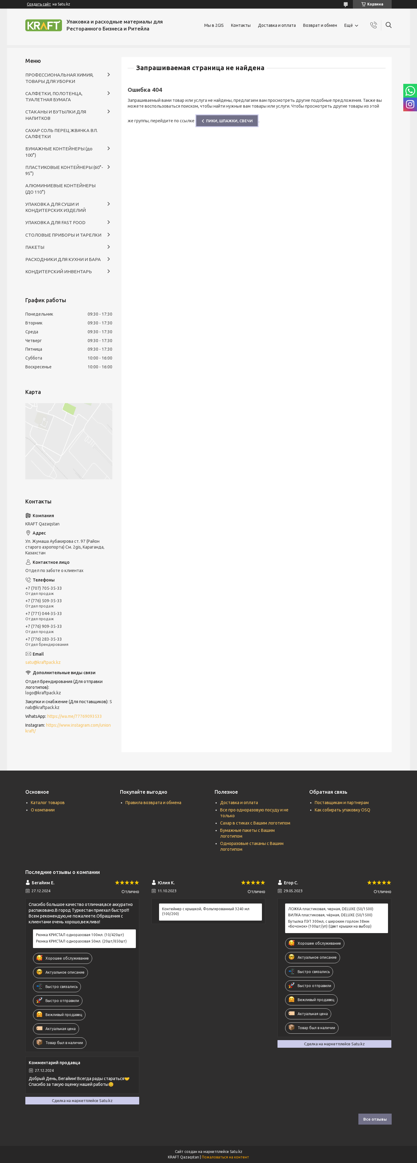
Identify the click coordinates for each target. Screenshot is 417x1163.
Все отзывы (375, 1119)
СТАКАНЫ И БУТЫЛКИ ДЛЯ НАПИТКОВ (55, 114)
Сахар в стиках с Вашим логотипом (255, 823)
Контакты (241, 25)
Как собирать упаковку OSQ (342, 809)
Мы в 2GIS (214, 25)
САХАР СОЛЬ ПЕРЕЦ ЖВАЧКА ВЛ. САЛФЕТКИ (61, 133)
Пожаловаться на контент (225, 1157)
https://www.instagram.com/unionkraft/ (68, 728)
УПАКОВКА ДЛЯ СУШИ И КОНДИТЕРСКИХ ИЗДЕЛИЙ (55, 207)
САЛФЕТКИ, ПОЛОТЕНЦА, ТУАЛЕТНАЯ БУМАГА (53, 96)
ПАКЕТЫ (34, 247)
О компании (43, 809)
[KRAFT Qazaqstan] (43, 25)
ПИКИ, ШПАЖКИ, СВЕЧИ (229, 121)
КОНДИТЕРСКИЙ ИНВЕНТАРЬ (58, 271)
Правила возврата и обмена (153, 802)
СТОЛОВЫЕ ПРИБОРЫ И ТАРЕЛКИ (63, 235)
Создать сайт (39, 4)
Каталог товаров (48, 802)
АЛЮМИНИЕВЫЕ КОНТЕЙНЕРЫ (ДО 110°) (60, 188)
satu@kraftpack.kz (43, 662)
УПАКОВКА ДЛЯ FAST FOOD (55, 222)
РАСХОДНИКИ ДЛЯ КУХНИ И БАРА (63, 259)
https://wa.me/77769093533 (74, 716)
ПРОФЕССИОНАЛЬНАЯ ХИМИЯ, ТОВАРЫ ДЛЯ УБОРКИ (59, 78)
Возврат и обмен (320, 25)
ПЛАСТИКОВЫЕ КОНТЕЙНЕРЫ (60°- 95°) (64, 170)
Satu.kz (236, 1152)
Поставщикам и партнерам (342, 802)
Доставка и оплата (277, 25)
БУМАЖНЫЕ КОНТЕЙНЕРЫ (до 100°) (58, 151)
